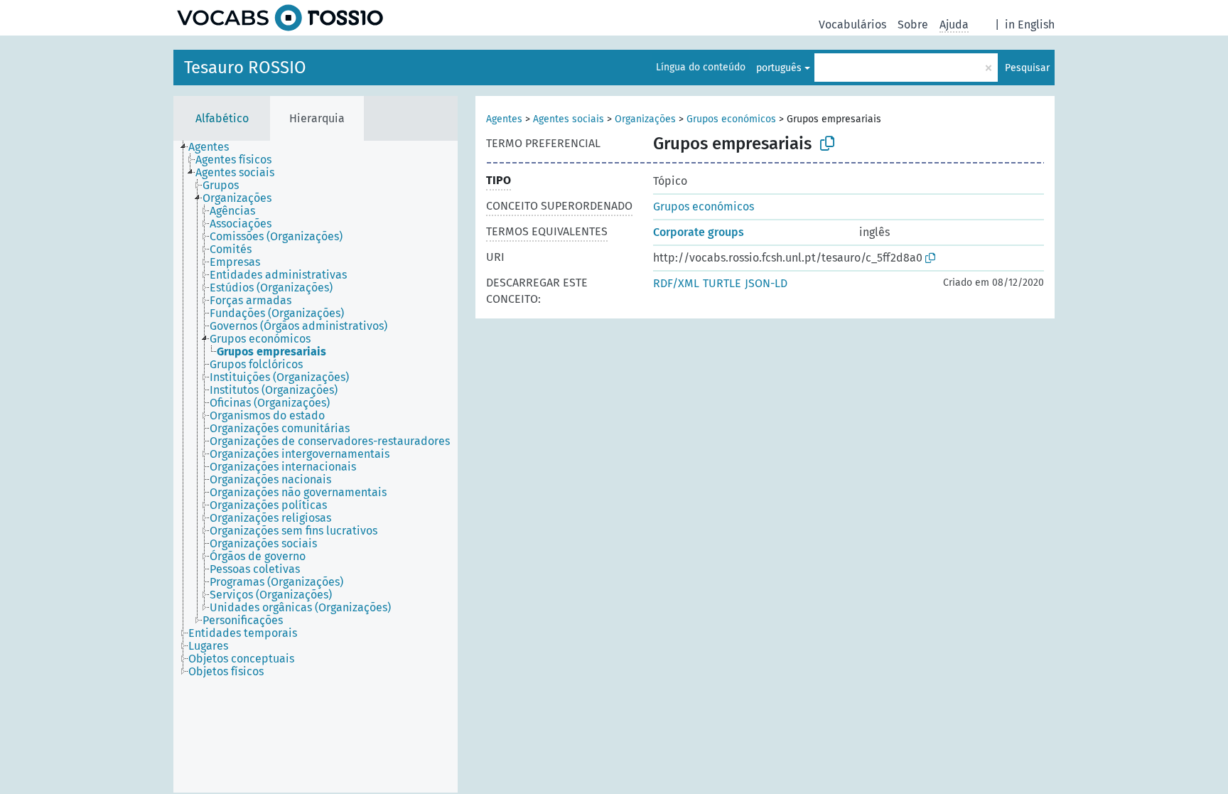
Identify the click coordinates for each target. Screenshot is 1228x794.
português (779, 68)
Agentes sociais (568, 119)
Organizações (645, 119)
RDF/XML (676, 283)
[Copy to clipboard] (827, 143)
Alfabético (222, 118)
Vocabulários (852, 24)
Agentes (504, 119)
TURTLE (722, 283)
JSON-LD (766, 283)
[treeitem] (215, 147)
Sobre (913, 24)
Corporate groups (698, 232)
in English (1030, 24)
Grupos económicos (731, 119)
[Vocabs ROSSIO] (280, 18)
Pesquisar (1027, 68)
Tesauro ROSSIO (245, 67)
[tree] (315, 467)
